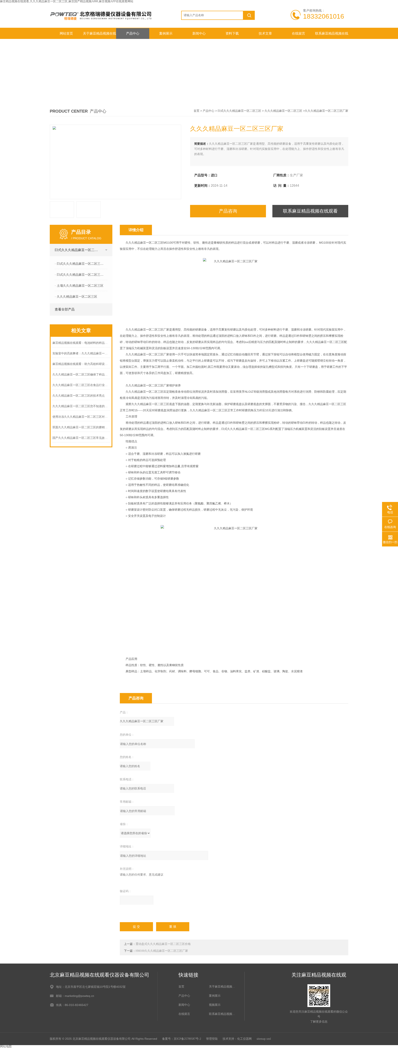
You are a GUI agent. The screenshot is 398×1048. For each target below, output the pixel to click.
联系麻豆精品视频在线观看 (331, 35)
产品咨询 (228, 211)
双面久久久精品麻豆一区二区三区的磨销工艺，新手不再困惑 (81, 427)
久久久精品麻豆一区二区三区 (283, 110)
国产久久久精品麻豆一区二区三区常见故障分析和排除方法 (81, 437)
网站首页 (66, 33)
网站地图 (6, 1046)
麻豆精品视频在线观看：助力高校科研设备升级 (81, 364)
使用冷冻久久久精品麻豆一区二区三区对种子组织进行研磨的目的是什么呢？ (81, 416)
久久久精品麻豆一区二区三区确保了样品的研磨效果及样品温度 (81, 374)
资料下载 (232, 33)
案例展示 (165, 33)
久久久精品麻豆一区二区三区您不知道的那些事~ (81, 406)
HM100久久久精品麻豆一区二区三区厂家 (162, 950)
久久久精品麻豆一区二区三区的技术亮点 (78, 395)
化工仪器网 (244, 1038)
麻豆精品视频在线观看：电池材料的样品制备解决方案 (81, 342)
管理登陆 (212, 1038)
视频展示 (215, 1004)
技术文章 (265, 33)
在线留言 (298, 33)
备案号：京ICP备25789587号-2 (181, 1038)
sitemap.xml (264, 1038)
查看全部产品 (65, 309)
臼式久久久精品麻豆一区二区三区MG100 (82, 263)
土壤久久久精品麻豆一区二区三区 (80, 285)
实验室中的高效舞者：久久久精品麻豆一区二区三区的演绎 (81, 353)
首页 (196, 110)
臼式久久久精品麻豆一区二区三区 (239, 110)
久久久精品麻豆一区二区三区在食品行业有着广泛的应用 (81, 385)
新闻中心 (199, 33)
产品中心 (132, 33)
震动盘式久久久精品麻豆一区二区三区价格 (163, 944)
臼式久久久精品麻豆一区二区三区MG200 (82, 274)
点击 (106, 250)
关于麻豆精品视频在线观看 (99, 35)
